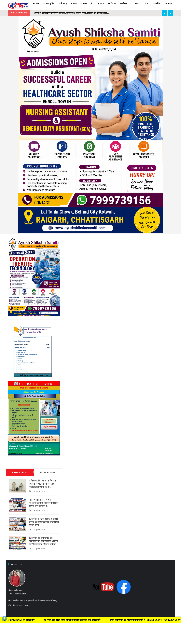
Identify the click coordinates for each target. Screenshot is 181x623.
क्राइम (74, 3)
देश (92, 3)
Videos (168, 3)
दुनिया (101, 3)
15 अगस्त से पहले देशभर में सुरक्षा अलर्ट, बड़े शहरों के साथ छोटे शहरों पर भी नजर (44, 522)
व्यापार (84, 3)
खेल (146, 3)
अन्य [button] (137, 3)
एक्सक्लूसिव (49, 3)
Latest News (20, 472)
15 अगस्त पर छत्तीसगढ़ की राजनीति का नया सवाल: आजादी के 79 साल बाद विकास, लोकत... (43, 541)
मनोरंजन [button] (124, 3)
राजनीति (157, 3)
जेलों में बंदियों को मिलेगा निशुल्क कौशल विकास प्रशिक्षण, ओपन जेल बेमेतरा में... (43, 502)
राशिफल (112, 3)
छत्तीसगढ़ (63, 3)
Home (36, 3)
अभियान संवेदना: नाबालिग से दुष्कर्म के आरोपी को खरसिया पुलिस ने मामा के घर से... (42, 483)
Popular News (48, 472)
